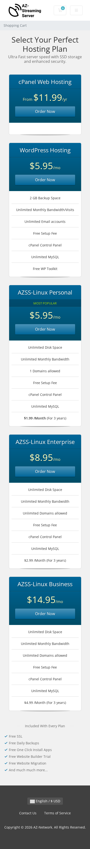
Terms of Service (57, 813)
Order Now (45, 111)
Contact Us (27, 813)
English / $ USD (47, 801)
